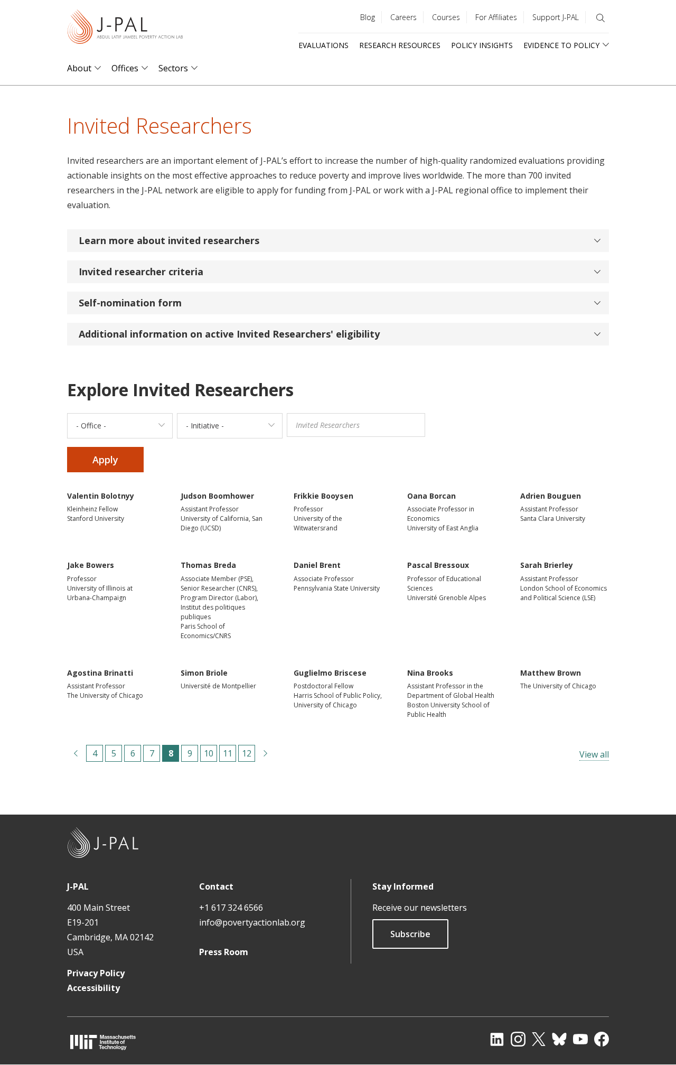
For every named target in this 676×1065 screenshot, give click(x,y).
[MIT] (103, 1042)
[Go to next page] (265, 753)
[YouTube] (580, 1039)
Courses (446, 17)
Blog (367, 17)
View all (594, 754)
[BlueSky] (559, 1039)
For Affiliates (496, 17)
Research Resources (399, 45)
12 (246, 755)
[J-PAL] (125, 29)
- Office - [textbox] (91, 426)
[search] (600, 18)
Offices (124, 68)
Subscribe (410, 934)
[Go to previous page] (75, 753)
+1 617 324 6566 (231, 907)
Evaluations (323, 45)
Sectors (173, 68)
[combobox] (120, 425)
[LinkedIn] (497, 1039)
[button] (338, 240)
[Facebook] (601, 1039)
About (79, 68)
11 (227, 755)
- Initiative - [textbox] (205, 426)
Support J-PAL (555, 17)
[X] (539, 1039)
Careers (403, 17)
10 (208, 755)
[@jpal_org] (518, 1039)
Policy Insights (482, 45)
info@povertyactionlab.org (252, 922)
